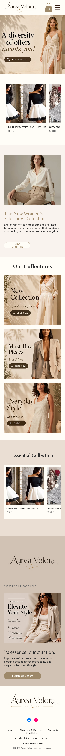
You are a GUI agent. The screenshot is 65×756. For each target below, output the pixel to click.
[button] (48, 7)
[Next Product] (57, 103)
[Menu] (57, 7)
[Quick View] (26, 103)
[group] (32, 109)
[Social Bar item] (29, 720)
